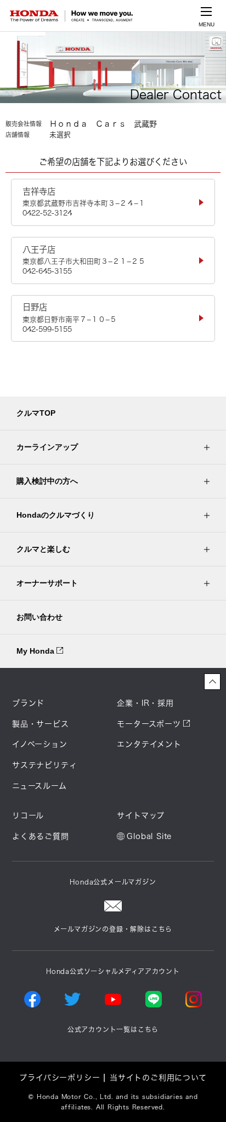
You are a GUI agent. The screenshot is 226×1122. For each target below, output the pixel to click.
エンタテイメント (149, 744)
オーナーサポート (47, 583)
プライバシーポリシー (59, 1077)
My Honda (36, 651)
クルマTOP (35, 413)
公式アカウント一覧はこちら (113, 1029)
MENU (206, 24)
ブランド (28, 703)
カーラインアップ (47, 447)
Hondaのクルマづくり (55, 515)
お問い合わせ (39, 617)
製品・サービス (40, 724)
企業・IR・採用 (145, 703)
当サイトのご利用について (158, 1077)
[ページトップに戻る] (212, 681)
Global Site (149, 836)
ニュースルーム (39, 786)
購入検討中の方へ (47, 481)
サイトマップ (141, 815)
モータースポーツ (148, 724)
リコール (28, 815)
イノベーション (39, 744)
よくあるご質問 (40, 836)
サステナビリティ (44, 765)
